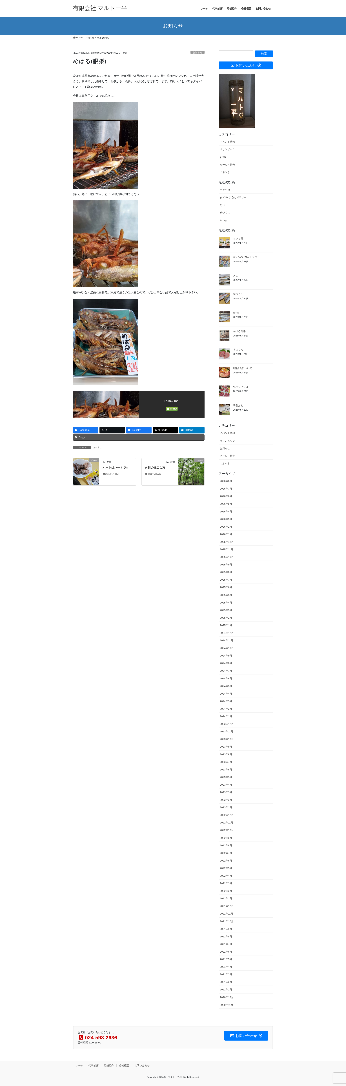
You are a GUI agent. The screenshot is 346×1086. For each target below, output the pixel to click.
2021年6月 (226, 951)
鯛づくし (225, 212)
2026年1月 (226, 534)
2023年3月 (226, 792)
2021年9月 (226, 929)
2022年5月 (226, 868)
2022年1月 (226, 898)
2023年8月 (226, 754)
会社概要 (124, 1065)
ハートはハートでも (116, 467)
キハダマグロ (240, 386)
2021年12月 (227, 906)
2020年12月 (227, 997)
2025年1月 (226, 625)
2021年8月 (226, 936)
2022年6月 (226, 860)
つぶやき (225, 172)
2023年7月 (226, 762)
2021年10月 (227, 921)
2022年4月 (226, 875)
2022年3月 (226, 883)
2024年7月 (226, 670)
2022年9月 (226, 837)
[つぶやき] (191, 471)
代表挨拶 (93, 1065)
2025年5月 (226, 595)
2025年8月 (226, 572)
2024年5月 (226, 686)
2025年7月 (226, 579)
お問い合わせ (142, 1065)
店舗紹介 (109, 1065)
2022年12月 (227, 815)
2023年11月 (226, 731)
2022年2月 (226, 890)
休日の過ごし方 (155, 467)
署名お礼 (238, 405)
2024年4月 (226, 693)
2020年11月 (226, 1004)
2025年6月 (226, 587)
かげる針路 (239, 331)
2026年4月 (226, 511)
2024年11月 (226, 640)
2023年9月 (226, 746)
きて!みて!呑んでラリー (233, 197)
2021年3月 (226, 974)
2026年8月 (226, 481)
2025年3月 (226, 610)
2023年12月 (227, 723)
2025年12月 (227, 541)
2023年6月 (226, 769)
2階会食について (242, 368)
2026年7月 (226, 488)
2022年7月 (226, 853)
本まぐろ (238, 349)
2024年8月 (226, 663)
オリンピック (227, 149)
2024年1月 (226, 716)
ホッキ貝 (225, 189)
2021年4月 (226, 966)
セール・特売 (227, 164)
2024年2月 (226, 708)
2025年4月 (226, 602)
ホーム (79, 1065)
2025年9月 (226, 564)
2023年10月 (227, 739)
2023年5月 (226, 777)
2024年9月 (226, 655)
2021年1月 (226, 989)
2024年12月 (227, 632)
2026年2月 (226, 526)
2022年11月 (226, 822)
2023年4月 (226, 784)
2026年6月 (226, 496)
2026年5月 (226, 503)
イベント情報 (227, 141)
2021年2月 (226, 982)
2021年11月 (226, 913)
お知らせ (197, 52)
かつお (223, 220)
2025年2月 (226, 617)
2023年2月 (226, 799)
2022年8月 (226, 845)
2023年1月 (226, 807)
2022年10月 (227, 830)
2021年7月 (226, 944)
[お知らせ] (86, 471)
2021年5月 (226, 959)
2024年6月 (226, 678)
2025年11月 (226, 549)
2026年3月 (226, 519)
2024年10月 (227, 648)
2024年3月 (226, 701)
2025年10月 (227, 557)
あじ (222, 205)
